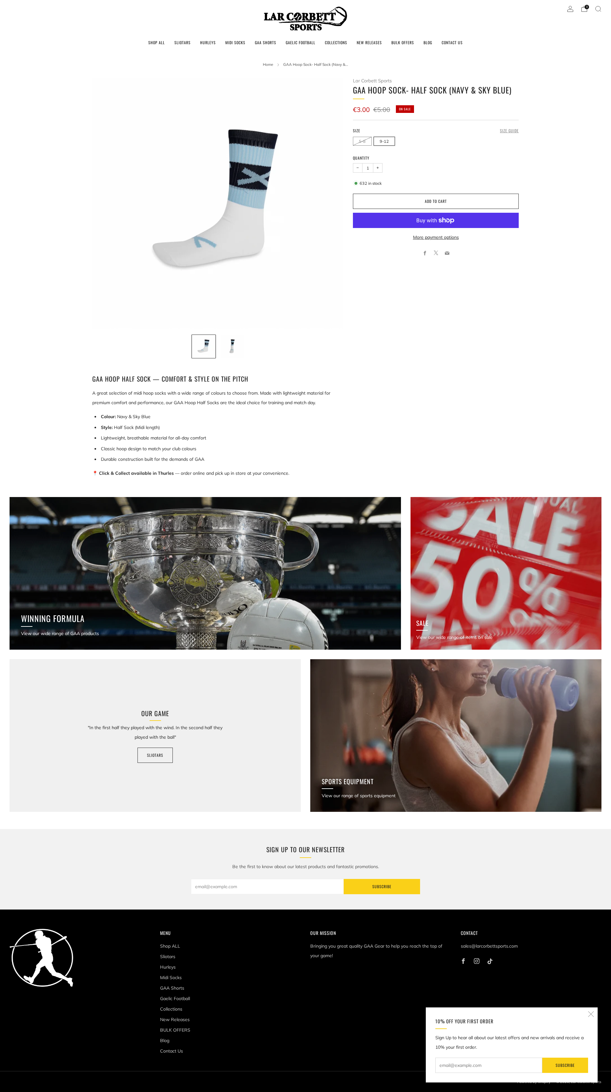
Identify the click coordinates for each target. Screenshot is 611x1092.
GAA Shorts (265, 42)
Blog (428, 42)
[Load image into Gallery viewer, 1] (204, 347)
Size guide (509, 130)
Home (268, 64)
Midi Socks (235, 42)
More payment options (436, 237)
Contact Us (452, 42)
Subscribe (565, 1065)
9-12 (384, 140)
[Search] (598, 9)
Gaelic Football (300, 42)
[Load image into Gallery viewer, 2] (232, 347)
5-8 (362, 140)
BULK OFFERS (402, 42)
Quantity (361, 158)
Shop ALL (156, 42)
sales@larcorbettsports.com (489, 946)
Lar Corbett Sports (372, 81)
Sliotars (182, 42)
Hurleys (208, 42)
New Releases (369, 42)
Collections (336, 42)
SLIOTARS (155, 755)
